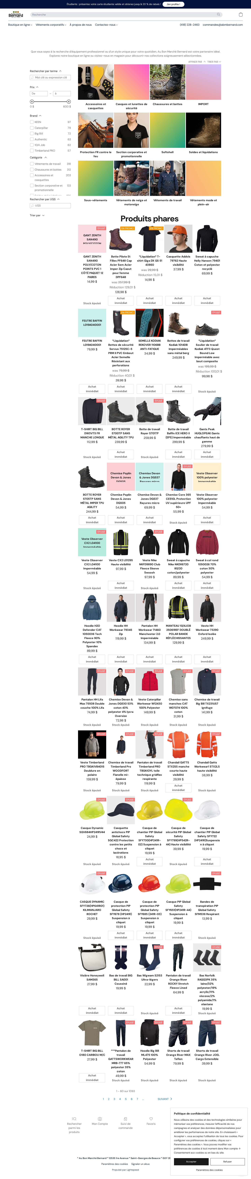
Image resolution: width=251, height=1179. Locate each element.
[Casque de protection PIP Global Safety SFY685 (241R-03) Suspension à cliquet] (150, 884)
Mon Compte (100, 1124)
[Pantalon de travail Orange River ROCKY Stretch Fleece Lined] (178, 957)
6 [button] (132, 1099)
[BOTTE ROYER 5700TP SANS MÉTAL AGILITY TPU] (121, 411)
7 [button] (137, 1099)
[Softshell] (167, 130)
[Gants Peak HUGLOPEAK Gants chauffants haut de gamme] (207, 411)
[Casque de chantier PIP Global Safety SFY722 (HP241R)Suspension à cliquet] (207, 810)
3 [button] (114, 1099)
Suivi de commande (125, 1126)
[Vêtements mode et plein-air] (203, 178)
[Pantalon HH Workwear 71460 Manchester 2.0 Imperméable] (150, 608)
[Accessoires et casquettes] (95, 82)
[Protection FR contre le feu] (95, 130)
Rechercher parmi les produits (74, 1128)
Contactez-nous (105, 25)
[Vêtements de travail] (167, 178)
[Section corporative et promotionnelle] (131, 130)
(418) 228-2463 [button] (189, 25)
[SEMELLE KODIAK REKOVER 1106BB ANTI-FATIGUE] (150, 323)
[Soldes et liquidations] (203, 130)
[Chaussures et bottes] (167, 82)
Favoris (151, 1124)
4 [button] (120, 1099)
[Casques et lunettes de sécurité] (131, 82)
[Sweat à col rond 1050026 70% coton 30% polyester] (207, 542)
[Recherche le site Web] (218, 14)
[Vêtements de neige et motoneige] (131, 178)
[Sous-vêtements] (95, 178)
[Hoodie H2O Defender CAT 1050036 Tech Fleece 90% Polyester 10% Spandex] (92, 608)
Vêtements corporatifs (50, 25)
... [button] (143, 1099)
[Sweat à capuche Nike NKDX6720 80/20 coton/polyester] (178, 542)
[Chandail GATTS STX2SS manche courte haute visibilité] (178, 744)
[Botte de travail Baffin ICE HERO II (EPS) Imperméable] (178, 411)
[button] (173, 4)
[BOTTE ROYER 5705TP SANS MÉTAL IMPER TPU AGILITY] (92, 477)
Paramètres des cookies (114, 1163)
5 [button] (126, 1099)
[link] (209, 1168)
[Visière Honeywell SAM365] (92, 957)
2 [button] (108, 1099)
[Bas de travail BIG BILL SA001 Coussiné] (121, 957)
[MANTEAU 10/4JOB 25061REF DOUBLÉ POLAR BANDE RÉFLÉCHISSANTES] (178, 608)
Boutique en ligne (19, 25)
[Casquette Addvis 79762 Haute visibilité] (178, 239)
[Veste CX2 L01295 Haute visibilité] (121, 542)
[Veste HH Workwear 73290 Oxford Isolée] (207, 608)
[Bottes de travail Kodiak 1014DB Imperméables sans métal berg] (178, 323)
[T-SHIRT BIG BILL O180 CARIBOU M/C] (92, 1033)
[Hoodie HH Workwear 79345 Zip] (121, 608)
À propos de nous (81, 25)
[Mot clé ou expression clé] (32, 77)
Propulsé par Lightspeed (125, 1169)
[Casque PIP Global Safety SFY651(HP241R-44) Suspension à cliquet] (178, 884)
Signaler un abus (140, 1163)
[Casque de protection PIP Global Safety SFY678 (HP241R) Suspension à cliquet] (121, 884)
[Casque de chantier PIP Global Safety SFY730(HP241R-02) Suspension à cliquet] (150, 810)
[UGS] (32, 205)
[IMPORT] (203, 82)
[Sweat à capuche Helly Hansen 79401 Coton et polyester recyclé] (207, 239)
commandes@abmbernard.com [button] (223, 25)
